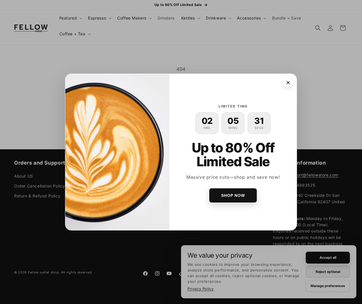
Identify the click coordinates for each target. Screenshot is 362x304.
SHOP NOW (233, 195)
